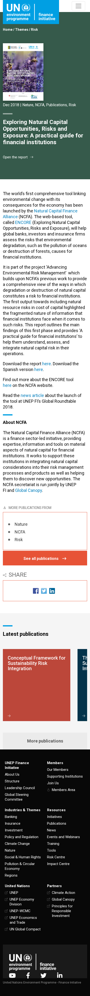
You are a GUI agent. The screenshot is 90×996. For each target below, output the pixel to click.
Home (7, 29)
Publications (56, 105)
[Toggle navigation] (78, 6)
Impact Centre (58, 864)
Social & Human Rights (23, 857)
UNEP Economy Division (22, 901)
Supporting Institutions (65, 776)
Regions (11, 875)
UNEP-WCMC (20, 911)
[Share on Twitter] (44, 591)
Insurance (12, 823)
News (51, 830)
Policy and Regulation (21, 837)
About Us (12, 774)
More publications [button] (45, 740)
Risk (34, 29)
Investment (14, 830)
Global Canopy (28, 490)
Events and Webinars (63, 837)
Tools (51, 850)
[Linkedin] (59, 975)
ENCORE (23, 222)
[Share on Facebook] (36, 591)
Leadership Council (20, 788)
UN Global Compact (25, 929)
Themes (21, 29)
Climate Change (17, 843)
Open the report (15, 157)
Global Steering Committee (17, 797)
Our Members (57, 769)
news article (32, 395)
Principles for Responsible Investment (62, 911)
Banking (11, 817)
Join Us (53, 783)
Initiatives (54, 817)
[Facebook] (28, 975)
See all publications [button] (41, 558)
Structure (12, 781)
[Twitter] (44, 975)
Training (53, 843)
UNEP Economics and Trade (23, 920)
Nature (27, 105)
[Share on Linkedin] (52, 591)
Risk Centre (56, 857)
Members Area (63, 790)
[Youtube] (12, 975)
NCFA (39, 105)
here (46, 363)
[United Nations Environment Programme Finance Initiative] (32, 962)
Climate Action (63, 893)
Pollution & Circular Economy (20, 866)
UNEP (14, 893)
